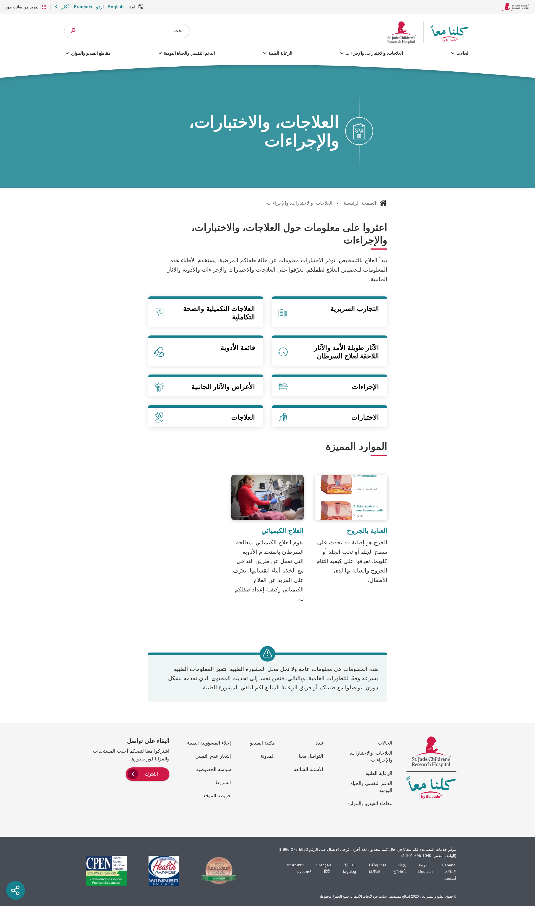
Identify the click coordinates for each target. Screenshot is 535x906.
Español (449, 865)
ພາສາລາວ (295, 865)
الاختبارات (365, 417)
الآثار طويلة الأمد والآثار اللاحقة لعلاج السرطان (346, 352)
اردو (100, 6)
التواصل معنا (311, 756)
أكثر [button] (65, 6)
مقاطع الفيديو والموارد (90, 53)
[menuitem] (147, 773)
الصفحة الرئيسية (360, 203)
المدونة (268, 756)
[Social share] (15, 890)
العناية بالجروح (367, 530)
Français (83, 6)
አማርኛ (450, 871)
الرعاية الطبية (280, 53)
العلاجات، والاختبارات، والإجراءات (374, 53)
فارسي (450, 877)
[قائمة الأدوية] (206, 352)
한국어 (350, 865)
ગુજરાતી (399, 871)
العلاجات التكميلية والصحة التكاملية (219, 313)
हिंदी (327, 871)
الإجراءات (365, 387)
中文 (402, 865)
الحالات (463, 53)
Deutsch (425, 871)
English (116, 6)
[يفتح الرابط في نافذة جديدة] (216, 871)
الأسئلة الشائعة (308, 769)
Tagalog (349, 871)
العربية (424, 865)
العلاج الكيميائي (282, 530)
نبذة (319, 743)
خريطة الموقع (217, 795)
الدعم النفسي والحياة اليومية (189, 53)
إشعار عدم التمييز (213, 756)
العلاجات (243, 417)
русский (304, 871)
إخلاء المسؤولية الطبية (209, 743)
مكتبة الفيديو (262, 743)
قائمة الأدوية (238, 348)
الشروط (223, 782)
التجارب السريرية (354, 309)
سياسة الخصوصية (213, 769)
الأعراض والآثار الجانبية (223, 387)
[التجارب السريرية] (329, 313)
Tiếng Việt (377, 865)
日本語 (374, 871)
